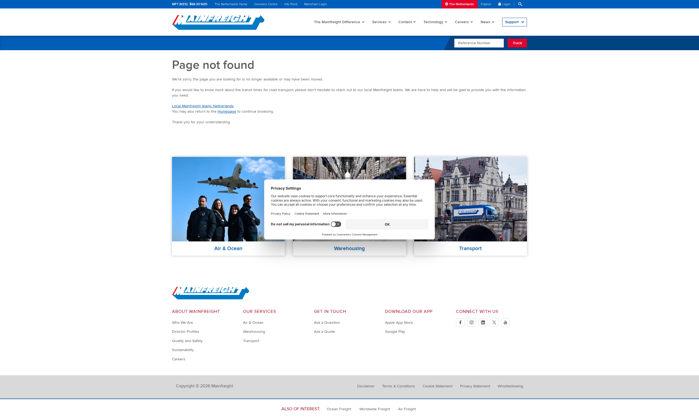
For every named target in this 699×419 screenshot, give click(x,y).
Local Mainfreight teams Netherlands (203, 106)
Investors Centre (266, 4)
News (485, 22)
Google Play (395, 331)
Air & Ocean (253, 322)
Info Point (290, 4)
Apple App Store (399, 322)
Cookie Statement (437, 386)
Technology (433, 22)
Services (379, 22)
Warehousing (254, 331)
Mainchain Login (315, 4)
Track (517, 43)
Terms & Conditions (398, 386)
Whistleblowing (510, 386)
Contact (405, 22)
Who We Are (182, 322)
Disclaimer (366, 386)
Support (512, 22)
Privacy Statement (475, 386)
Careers (462, 22)
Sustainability (183, 350)
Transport (251, 341)
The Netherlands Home (231, 4)
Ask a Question (327, 322)
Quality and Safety (187, 341)
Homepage (227, 111)
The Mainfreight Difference (337, 22)
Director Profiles (185, 331)
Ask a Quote (324, 331)
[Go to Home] (211, 298)
